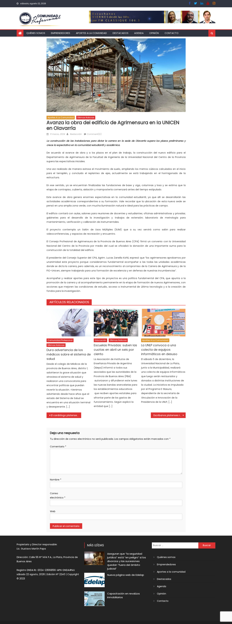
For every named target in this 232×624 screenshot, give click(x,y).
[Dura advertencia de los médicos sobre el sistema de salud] (69, 323)
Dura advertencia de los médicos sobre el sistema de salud (69, 354)
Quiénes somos (35, 33)
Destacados (120, 33)
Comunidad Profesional (60, 340)
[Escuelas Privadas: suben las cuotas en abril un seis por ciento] (116, 323)
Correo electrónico (57, 495)
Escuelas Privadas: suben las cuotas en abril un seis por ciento (115, 349)
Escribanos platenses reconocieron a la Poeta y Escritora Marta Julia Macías (170, 415)
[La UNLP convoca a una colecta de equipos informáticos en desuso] (163, 323)
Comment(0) (94, 134)
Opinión (154, 33)
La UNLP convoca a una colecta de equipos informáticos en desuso (159, 349)
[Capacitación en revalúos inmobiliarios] (94, 598)
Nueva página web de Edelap (125, 575)
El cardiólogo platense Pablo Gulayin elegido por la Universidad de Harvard (66, 415)
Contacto (172, 33)
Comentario (58, 446)
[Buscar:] (175, 545)
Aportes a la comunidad (91, 33)
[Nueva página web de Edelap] (94, 580)
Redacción (76, 134)
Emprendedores (60, 33)
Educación (100, 340)
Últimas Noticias (85, 117)
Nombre (55, 479)
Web (52, 511)
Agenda (139, 33)
